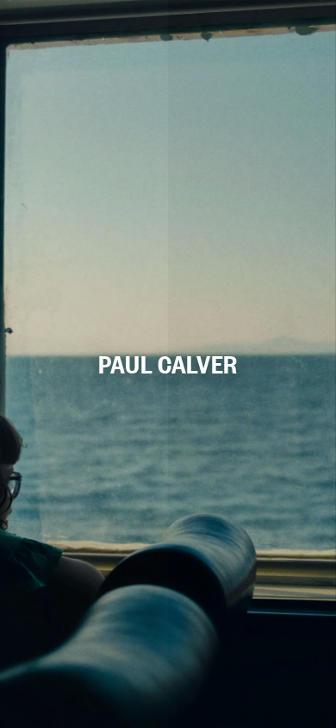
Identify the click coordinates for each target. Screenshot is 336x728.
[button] (168, 364)
